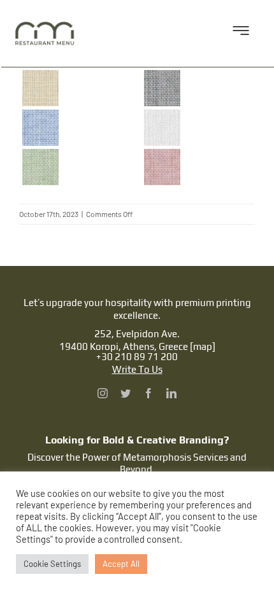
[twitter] (125, 393)
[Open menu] (240, 33)
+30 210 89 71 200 (137, 356)
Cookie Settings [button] (52, 564)
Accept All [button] (121, 564)
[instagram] (102, 393)
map (202, 346)
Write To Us (137, 369)
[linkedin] (171, 393)
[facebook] (148, 393)
